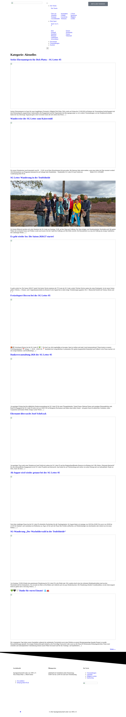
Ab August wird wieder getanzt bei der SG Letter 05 (35, 472)
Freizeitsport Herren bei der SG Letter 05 (30, 295)
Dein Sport (53, 21)
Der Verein (53, 6)
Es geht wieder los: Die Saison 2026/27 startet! (32, 236)
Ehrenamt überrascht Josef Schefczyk (28, 413)
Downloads (53, 41)
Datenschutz (109, 712)
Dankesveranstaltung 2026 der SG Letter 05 (31, 354)
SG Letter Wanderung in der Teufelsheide (30, 177)
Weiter (113, 649)
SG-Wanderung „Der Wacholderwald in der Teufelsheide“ (38, 531)
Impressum (101, 712)
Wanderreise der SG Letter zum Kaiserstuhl (31, 118)
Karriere (52, 45)
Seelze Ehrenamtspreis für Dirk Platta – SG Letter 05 (35, 59)
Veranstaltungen (54, 43)
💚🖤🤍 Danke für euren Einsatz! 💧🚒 (29, 590)
